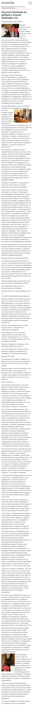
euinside (7, 3)
